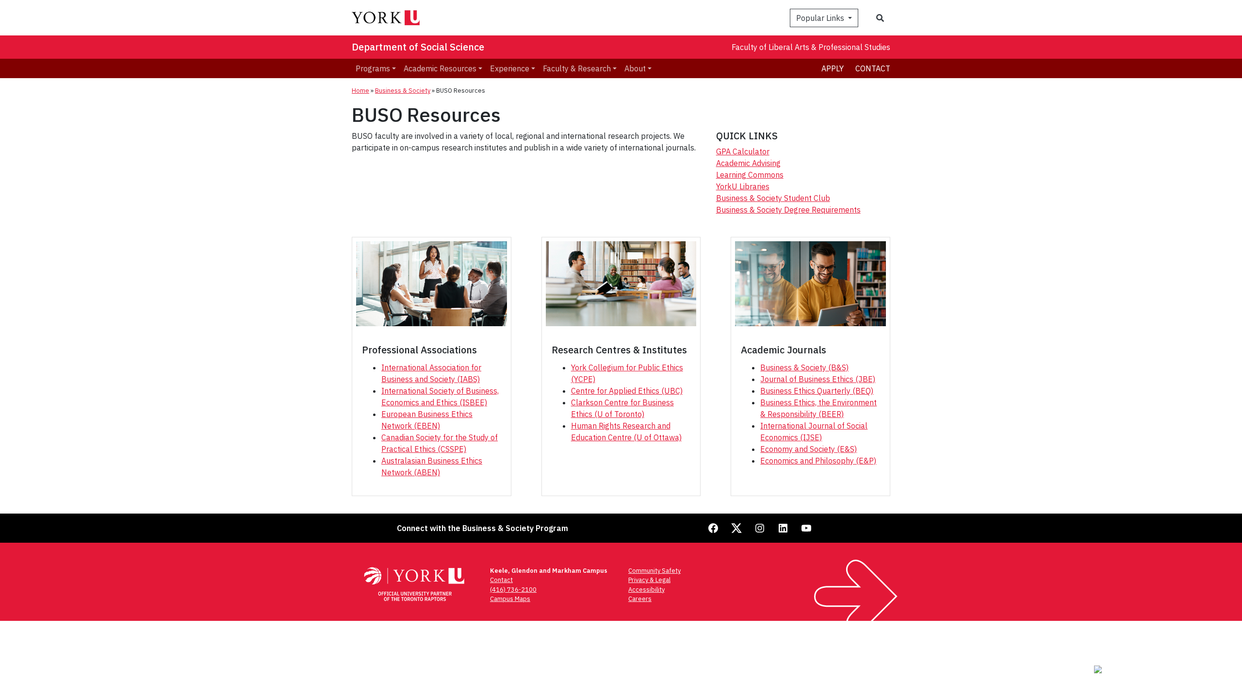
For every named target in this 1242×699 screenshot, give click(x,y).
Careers (640, 599)
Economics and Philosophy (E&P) (818, 461)
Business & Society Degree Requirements (788, 210)
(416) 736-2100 (513, 589)
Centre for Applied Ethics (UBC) (627, 391)
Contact (872, 68)
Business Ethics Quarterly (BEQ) (816, 391)
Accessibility (646, 589)
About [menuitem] (635, 68)
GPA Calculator (742, 151)
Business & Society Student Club (773, 198)
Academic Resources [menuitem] (440, 68)
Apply (832, 68)
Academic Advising (748, 163)
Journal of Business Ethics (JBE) (817, 379)
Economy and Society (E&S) (808, 449)
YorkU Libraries (742, 186)
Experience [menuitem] (509, 68)
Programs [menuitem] (373, 68)
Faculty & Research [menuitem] (577, 68)
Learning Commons (750, 175)
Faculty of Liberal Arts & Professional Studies (811, 47)
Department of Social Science (418, 46)
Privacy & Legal (649, 580)
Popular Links (821, 18)
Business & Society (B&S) (804, 367)
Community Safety (654, 570)
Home (360, 90)
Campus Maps (510, 599)
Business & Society (402, 90)
